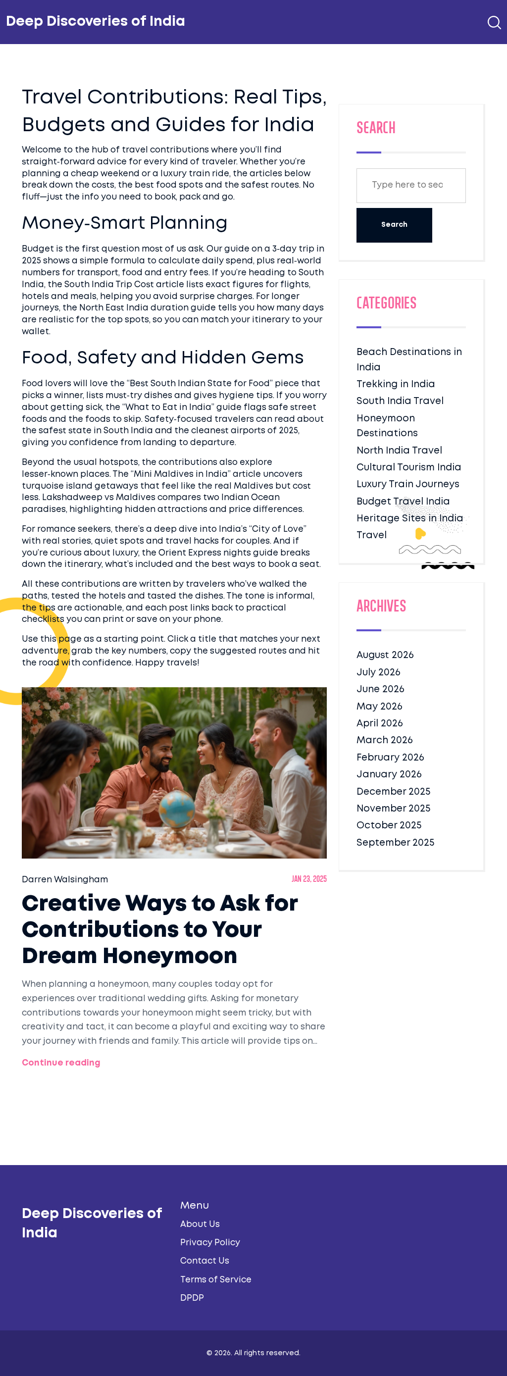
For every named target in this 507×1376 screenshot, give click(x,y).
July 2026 (378, 672)
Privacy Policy (210, 1243)
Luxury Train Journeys (407, 484)
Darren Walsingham (65, 880)
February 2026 (390, 758)
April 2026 (379, 723)
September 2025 (395, 843)
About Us (200, 1224)
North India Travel (399, 451)
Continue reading (61, 1063)
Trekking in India (395, 384)
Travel (371, 535)
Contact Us (204, 1261)
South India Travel (400, 401)
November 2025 (393, 809)
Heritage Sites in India (409, 518)
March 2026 (384, 740)
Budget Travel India (403, 502)
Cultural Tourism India (408, 467)
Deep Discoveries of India (95, 22)
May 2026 (379, 707)
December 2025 (393, 792)
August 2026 (385, 655)
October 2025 (388, 825)
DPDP (192, 1298)
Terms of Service (216, 1280)
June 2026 (380, 689)
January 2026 (389, 774)
